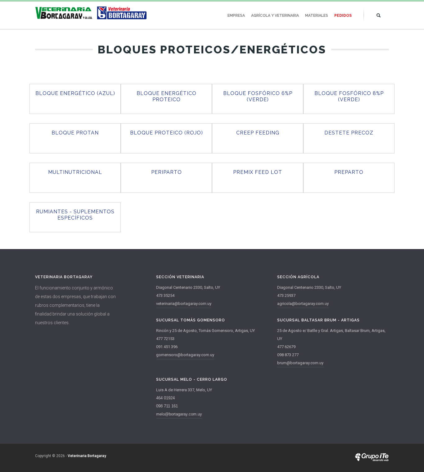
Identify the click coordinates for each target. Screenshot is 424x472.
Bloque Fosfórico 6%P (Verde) (257, 96)
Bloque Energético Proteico (166, 96)
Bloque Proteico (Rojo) (166, 133)
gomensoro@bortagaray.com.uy (185, 354)
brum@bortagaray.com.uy (300, 363)
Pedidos (343, 15)
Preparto (348, 172)
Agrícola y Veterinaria (275, 15)
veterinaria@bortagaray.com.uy (183, 303)
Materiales (316, 15)
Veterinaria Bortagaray (87, 456)
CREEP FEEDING (257, 133)
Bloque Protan (75, 133)
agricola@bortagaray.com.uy (303, 303)
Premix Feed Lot (257, 172)
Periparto (166, 172)
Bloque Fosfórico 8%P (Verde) (349, 96)
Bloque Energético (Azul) (75, 93)
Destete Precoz (348, 133)
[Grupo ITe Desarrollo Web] (372, 460)
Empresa (236, 15)
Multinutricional (75, 172)
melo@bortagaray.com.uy (179, 414)
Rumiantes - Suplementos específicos (75, 215)
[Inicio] (91, 13)
